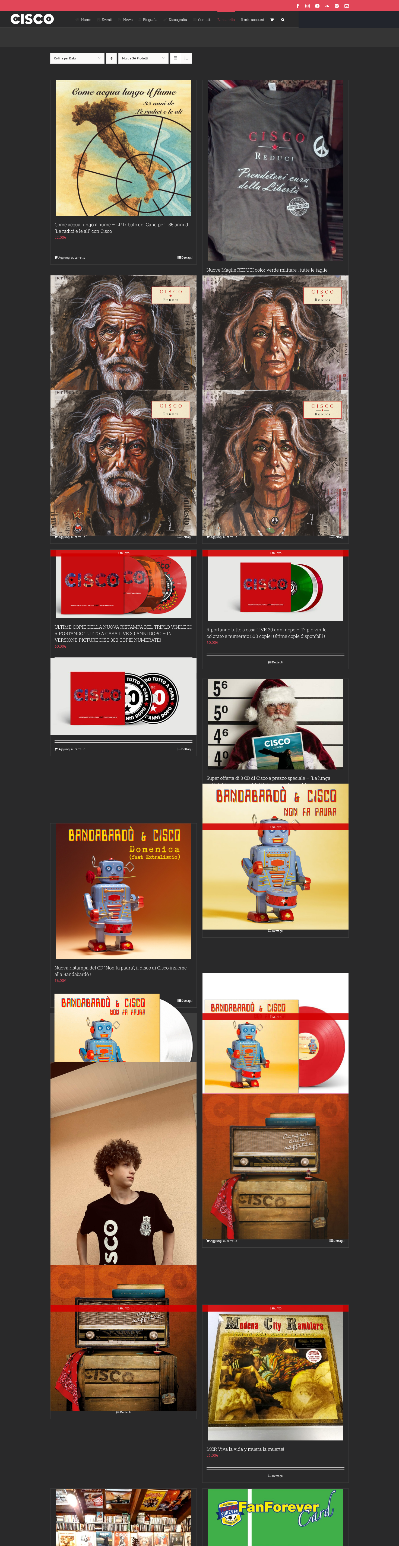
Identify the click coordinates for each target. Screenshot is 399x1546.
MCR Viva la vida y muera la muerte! (245, 1449)
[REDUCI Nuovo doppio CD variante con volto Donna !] (275, 348)
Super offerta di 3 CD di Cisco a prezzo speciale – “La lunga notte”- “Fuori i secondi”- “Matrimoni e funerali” (268, 781)
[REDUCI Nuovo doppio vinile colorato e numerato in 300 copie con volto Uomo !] (123, 462)
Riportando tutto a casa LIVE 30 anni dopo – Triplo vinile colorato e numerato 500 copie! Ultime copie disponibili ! (267, 632)
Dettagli (186, 257)
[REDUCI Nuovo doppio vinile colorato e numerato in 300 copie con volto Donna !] (275, 462)
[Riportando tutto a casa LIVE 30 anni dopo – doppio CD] (123, 696)
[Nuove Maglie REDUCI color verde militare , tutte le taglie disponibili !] (275, 170)
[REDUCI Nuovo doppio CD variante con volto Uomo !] (123, 348)
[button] (282, 19)
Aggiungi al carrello (71, 257)
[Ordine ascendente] (111, 58)
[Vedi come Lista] (186, 58)
